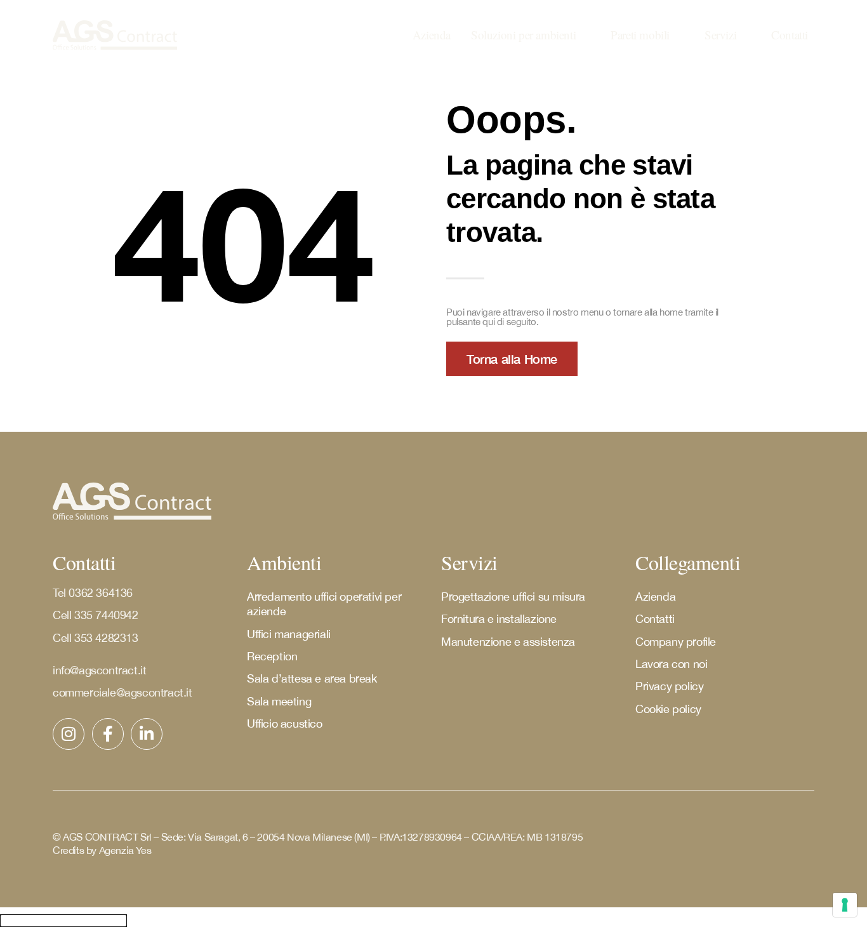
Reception (272, 656)
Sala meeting (279, 701)
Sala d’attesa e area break (312, 678)
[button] (531, 35)
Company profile (675, 641)
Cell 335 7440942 (97, 615)
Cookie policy (668, 709)
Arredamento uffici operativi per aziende (324, 604)
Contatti (655, 618)
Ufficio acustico (284, 723)
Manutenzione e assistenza (508, 641)
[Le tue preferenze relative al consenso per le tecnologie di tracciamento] (845, 905)
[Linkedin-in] (146, 734)
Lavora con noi (671, 663)
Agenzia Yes (125, 850)
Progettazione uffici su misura (513, 596)
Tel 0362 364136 (93, 592)
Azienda (655, 596)
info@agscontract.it (99, 670)
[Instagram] (68, 734)
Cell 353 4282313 (95, 637)
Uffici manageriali (289, 634)
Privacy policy (669, 686)
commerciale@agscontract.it (122, 692)
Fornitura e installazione (499, 618)
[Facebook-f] (108, 734)
